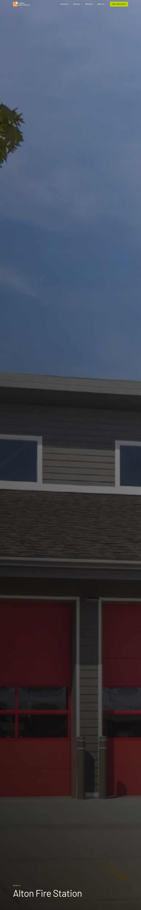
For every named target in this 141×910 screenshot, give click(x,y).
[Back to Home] (21, 4)
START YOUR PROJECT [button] (119, 4)
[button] (139, 908)
